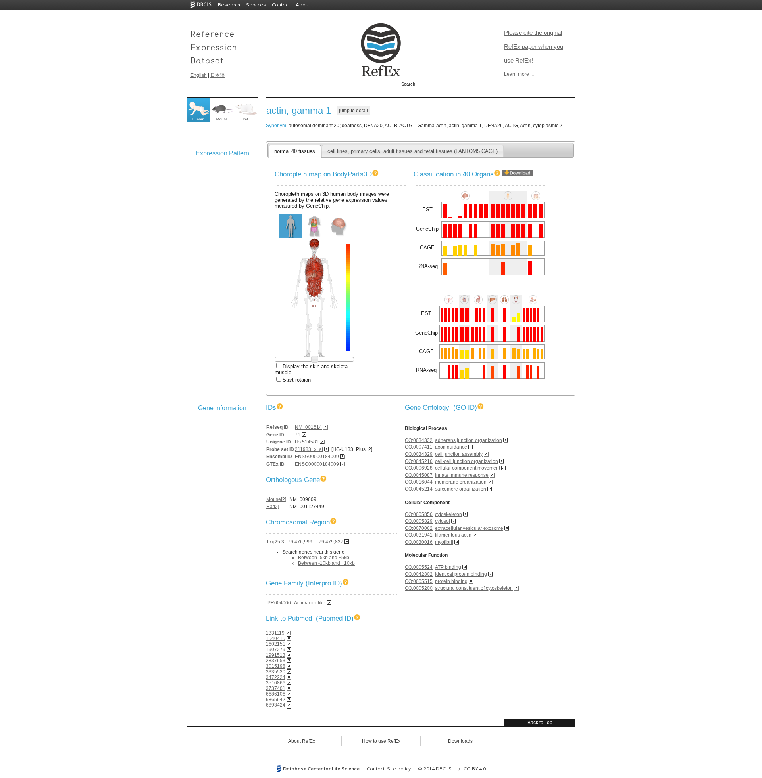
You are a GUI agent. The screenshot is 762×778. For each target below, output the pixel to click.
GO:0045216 (419, 461)
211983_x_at (309, 449)
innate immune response (462, 475)
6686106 (275, 694)
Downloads (460, 741)
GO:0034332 (419, 440)
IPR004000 (278, 603)
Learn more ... (519, 74)
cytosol (442, 521)
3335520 (275, 672)
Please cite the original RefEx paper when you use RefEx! (533, 46)
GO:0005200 (419, 588)
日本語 (217, 75)
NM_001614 (308, 427)
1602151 (275, 644)
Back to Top (539, 722)
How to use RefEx (381, 741)
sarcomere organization (460, 489)
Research (229, 5)
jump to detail (353, 110)
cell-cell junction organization (466, 461)
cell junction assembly (459, 454)
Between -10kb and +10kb (326, 563)
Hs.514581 (307, 442)
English (198, 75)
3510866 (275, 683)
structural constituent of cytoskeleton (474, 588)
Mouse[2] (276, 499)
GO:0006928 (419, 468)
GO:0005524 (419, 567)
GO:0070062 (419, 528)
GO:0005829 (419, 521)
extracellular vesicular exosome (469, 528)
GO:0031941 (419, 535)
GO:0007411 (418, 447)
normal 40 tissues (294, 151)
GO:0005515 (419, 581)
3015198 (275, 666)
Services (256, 5)
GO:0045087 (419, 475)
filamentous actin (453, 535)
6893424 (275, 705)
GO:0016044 (419, 482)
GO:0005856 (419, 514)
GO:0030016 (419, 542)
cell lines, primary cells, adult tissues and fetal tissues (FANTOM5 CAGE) (412, 151)
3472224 (275, 677)
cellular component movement (467, 468)
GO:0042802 (419, 574)
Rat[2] (272, 506)
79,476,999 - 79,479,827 (315, 542)
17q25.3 (275, 542)
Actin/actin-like (309, 603)
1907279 (275, 649)
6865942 (275, 699)
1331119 (275, 633)
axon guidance (451, 447)
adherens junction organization (468, 440)
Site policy (399, 769)
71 (297, 435)
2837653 (275, 660)
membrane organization (461, 482)
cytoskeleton (448, 514)
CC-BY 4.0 (475, 769)
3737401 (275, 688)
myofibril (444, 542)
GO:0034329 (419, 454)
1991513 (275, 655)
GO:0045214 (419, 489)
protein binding (451, 581)
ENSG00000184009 (317, 456)
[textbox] (372, 84)
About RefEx (301, 741)
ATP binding (448, 567)
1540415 (275, 638)
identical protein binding (461, 574)
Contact (281, 5)
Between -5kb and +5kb (323, 557)
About (303, 5)
